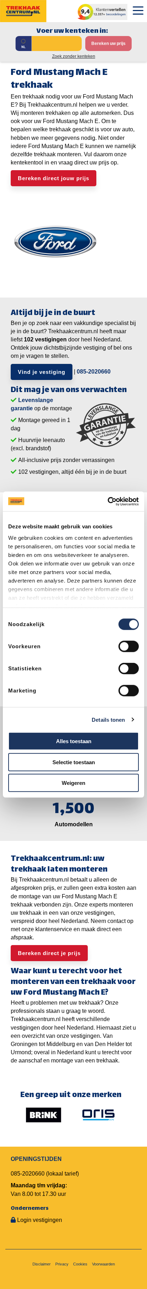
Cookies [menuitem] (80, 1264)
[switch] (128, 646)
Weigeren (73, 783)
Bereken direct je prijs (49, 953)
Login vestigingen (39, 1220)
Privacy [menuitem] (62, 1264)
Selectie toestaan (73, 762)
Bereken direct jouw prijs (53, 178)
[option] (43, 1115)
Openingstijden (36, 1159)
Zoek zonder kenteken (73, 56)
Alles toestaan (73, 741)
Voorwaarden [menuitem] (103, 1264)
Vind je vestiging (41, 372)
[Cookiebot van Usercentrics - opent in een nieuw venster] (107, 501)
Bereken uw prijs (108, 43)
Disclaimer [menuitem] (41, 1264)
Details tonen (108, 719)
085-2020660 (94, 371)
